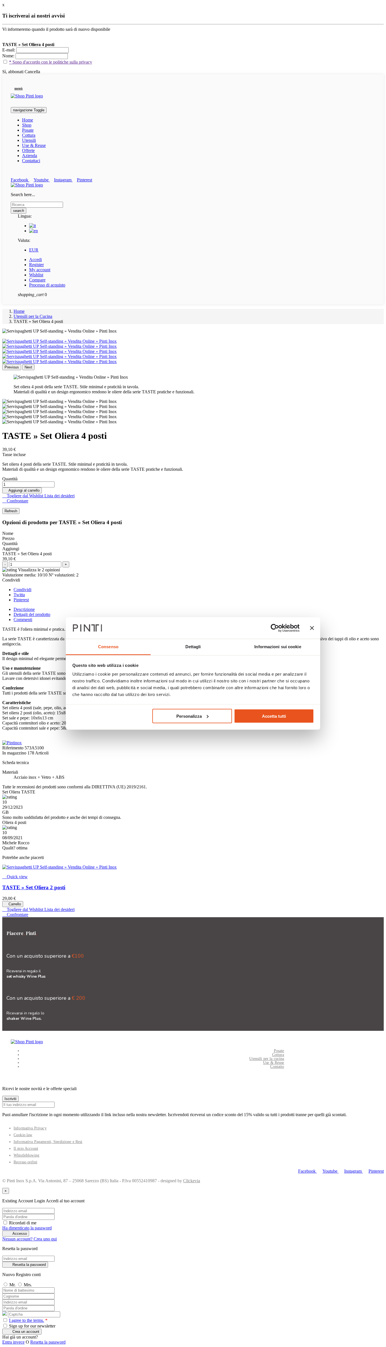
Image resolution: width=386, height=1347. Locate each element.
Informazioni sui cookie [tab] (277, 646)
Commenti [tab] (23, 619)
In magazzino (14, 752)
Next (28, 367)
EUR (33, 250)
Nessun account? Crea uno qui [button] (29, 1239)
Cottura (278, 1055)
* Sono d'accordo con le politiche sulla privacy (50, 62)
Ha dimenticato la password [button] (27, 1227)
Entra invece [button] (13, 1342)
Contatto (277, 1066)
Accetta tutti (274, 715)
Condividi (22, 589)
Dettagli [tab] (193, 646)
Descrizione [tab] (24, 609)
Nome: (9, 55)
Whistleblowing (26, 1155)
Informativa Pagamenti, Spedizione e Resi (48, 1142)
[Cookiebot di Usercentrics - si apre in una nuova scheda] (275, 628)
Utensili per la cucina (266, 1059)
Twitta (19, 594)
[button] (17, 88)
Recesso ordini (25, 1162)
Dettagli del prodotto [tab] (32, 614)
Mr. (13, 1284)
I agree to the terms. (26, 1320)
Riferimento (13, 747)
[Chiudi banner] (312, 628)
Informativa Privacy (30, 1128)
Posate (279, 1051)
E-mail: (9, 49)
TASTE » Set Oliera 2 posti (33, 887)
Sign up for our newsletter (31, 1326)
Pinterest (21, 599)
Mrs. (28, 1284)
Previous (12, 367)
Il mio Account (26, 1148)
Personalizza (189, 715)
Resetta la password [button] (48, 1342)
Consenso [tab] (108, 646)
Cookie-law (23, 1135)
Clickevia (191, 1180)
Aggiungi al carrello (22, 490)
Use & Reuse (273, 1062)
